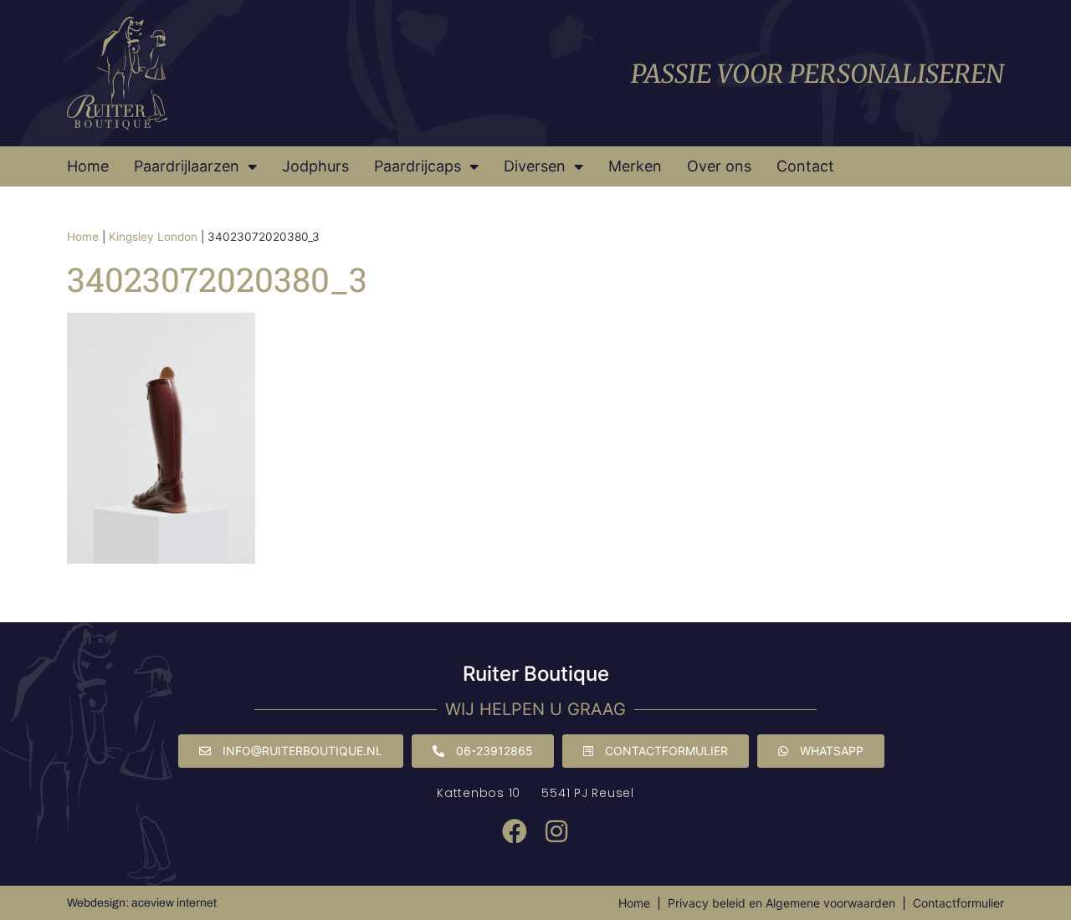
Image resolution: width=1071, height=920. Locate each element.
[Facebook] (514, 831)
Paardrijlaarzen (186, 166)
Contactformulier (958, 903)
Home (88, 166)
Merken (635, 166)
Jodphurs (315, 166)
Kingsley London (153, 236)
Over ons (719, 166)
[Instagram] (556, 831)
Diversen (535, 166)
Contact (805, 166)
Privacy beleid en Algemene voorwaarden (781, 903)
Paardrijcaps (417, 166)
